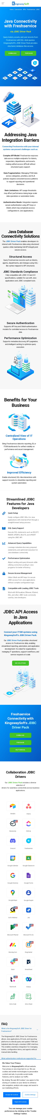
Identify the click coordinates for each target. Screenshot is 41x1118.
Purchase (29, 53)
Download (12, 53)
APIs (24, 9)
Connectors (18, 9)
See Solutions (20, 663)
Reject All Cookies (21, 1102)
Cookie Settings (30, 1095)
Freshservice (31, 9)
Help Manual (20, 750)
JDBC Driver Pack (14, 640)
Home (12, 9)
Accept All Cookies (11, 1095)
